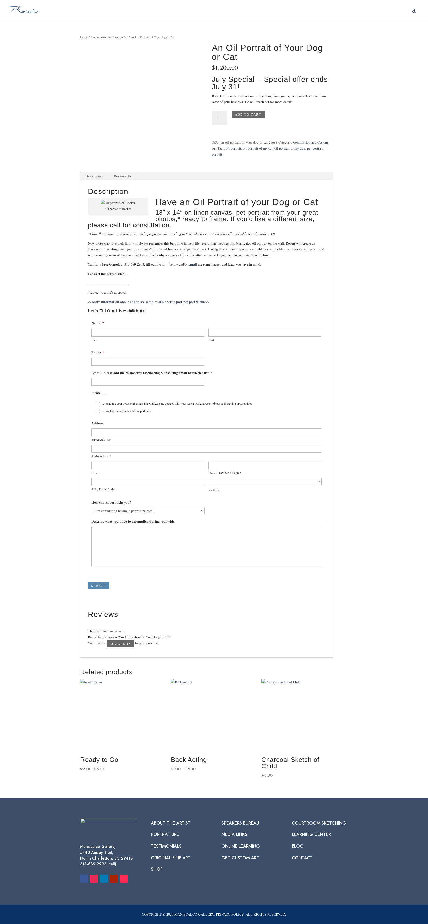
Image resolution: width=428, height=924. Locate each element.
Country (214, 489)
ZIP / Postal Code (103, 489)
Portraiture (165, 834)
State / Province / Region (225, 473)
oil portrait (233, 148)
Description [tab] (94, 176)
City (94, 473)
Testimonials (166, 846)
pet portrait (315, 148)
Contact (302, 858)
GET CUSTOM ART (240, 858)
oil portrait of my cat (257, 148)
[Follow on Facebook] (84, 879)
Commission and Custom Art (109, 37)
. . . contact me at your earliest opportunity (126, 411)
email (193, 264)
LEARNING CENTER (311, 834)
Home (84, 37)
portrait (217, 154)
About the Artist (171, 823)
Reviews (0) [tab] (122, 176)
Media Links (234, 834)
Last (211, 340)
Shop (157, 869)
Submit (98, 585)
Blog (298, 846)
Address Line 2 (101, 456)
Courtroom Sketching (319, 823)
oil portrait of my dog (289, 148)
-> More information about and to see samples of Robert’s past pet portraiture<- (148, 301)
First (94, 340)
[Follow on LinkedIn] (104, 879)
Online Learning (240, 846)
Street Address (101, 439)
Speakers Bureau (240, 823)
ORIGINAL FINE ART (171, 858)
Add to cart (248, 114)
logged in (120, 643)
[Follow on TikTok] (124, 879)
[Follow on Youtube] (114, 879)
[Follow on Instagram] (94, 879)
